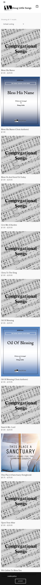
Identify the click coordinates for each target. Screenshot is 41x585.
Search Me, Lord (8, 427)
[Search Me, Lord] (20, 405)
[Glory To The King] (20, 250)
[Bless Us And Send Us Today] (20, 155)
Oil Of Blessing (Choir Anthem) (14, 379)
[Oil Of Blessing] (20, 298)
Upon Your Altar (8, 523)
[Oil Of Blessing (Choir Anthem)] (20, 351)
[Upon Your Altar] (20, 500)
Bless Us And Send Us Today (13, 177)
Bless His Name (8, 70)
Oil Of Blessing (7, 320)
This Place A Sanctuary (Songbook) (16, 475)
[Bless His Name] (20, 48)
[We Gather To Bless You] (20, 548)
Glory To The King (9, 273)
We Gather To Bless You (11, 570)
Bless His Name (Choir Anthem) (15, 129)
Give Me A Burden (9, 225)
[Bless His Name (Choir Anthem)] (20, 101)
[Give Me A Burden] (20, 203)
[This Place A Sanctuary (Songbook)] (20, 453)
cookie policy (12, 576)
